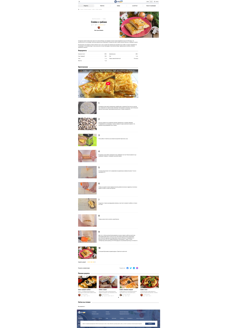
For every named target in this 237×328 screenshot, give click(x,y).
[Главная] (78, 9)
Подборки (122, 318)
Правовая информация (124, 311)
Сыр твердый (81, 56)
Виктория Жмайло (84, 294)
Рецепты (86, 5)
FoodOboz (80, 318)
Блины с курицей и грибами (84, 289)
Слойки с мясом (143, 289)
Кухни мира (114, 318)
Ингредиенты (130, 318)
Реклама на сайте (95, 313)
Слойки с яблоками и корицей (126, 289)
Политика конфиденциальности (139, 311)
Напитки (102, 5)
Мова (148, 1)
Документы (108, 313)
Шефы (118, 5)
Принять (150, 323)
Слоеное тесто (81, 54)
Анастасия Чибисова (126, 294)
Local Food (134, 5)
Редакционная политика (124, 313)
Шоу (79, 324)
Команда (107, 311)
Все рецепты (81, 306)
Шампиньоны (112, 54)
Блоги (79, 322)
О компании (94, 311)
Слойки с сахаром (103, 289)
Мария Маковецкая (105, 294)
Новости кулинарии (151, 5)
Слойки (93, 9)
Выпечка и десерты (87, 9)
